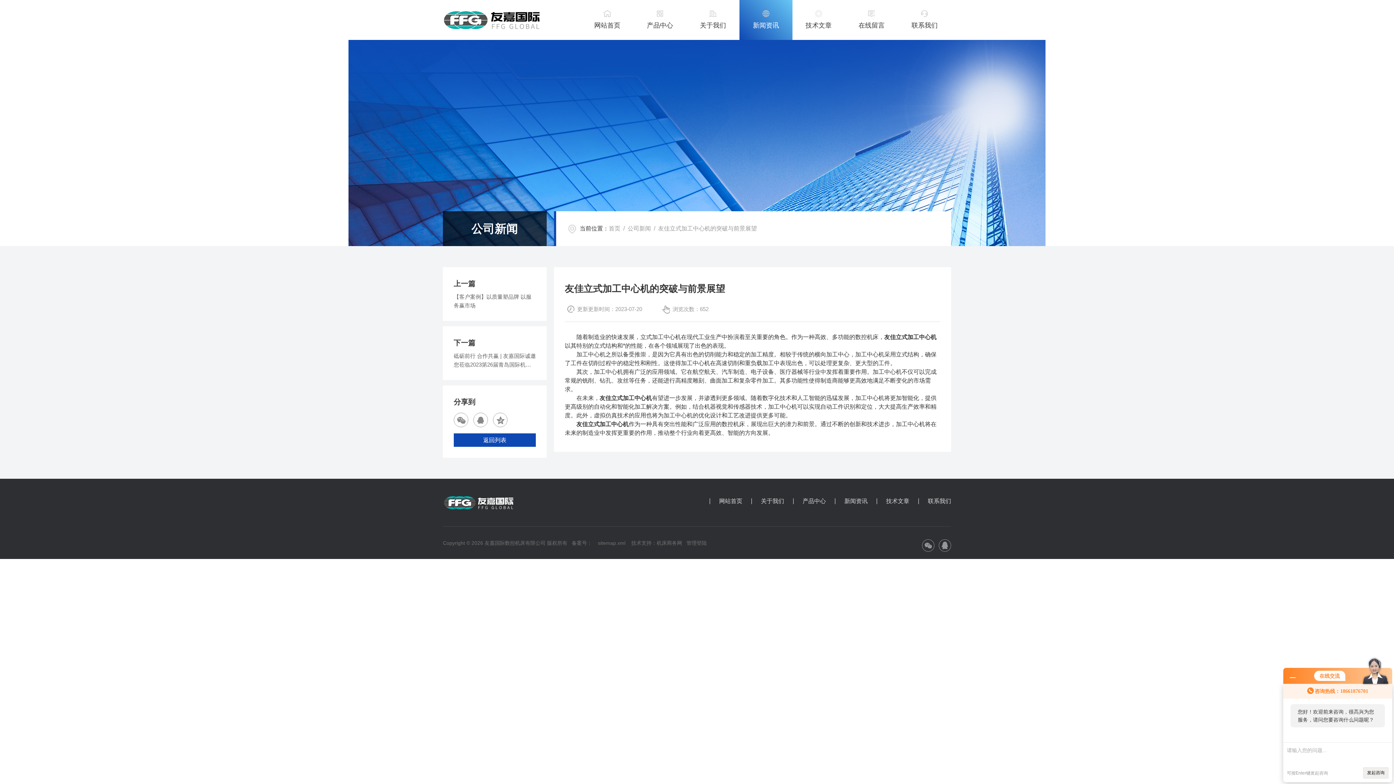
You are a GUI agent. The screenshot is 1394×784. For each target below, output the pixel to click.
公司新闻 (639, 228)
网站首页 (607, 25)
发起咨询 (1376, 772)
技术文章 (819, 25)
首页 (614, 228)
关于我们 (713, 25)
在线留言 (872, 25)
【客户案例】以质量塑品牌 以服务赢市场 (492, 301)
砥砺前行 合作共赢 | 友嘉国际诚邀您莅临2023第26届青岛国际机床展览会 (495, 361)
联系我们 (925, 25)
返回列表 (494, 440)
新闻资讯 (766, 25)
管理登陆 (696, 543)
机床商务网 (669, 543)
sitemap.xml (611, 543)
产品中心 (660, 25)
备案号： (582, 543)
